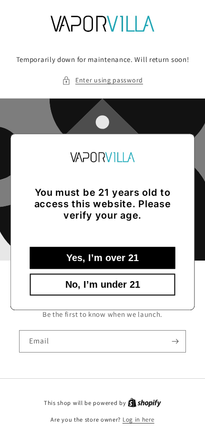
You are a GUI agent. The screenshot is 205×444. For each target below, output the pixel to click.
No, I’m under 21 (102, 285)
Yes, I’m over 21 (102, 258)
